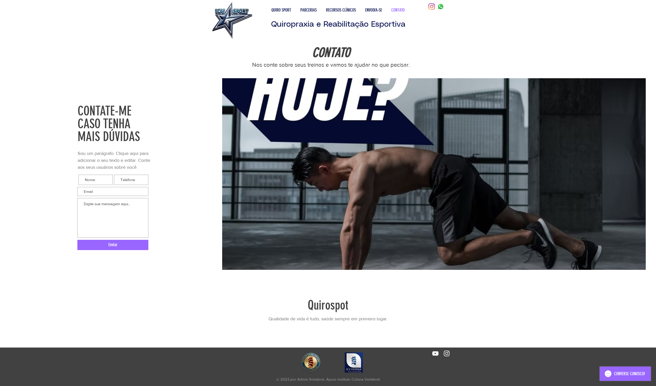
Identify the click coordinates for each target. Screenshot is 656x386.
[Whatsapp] (440, 6)
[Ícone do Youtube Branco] (435, 353)
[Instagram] (431, 6)
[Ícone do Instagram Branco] (446, 353)
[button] (281, 10)
